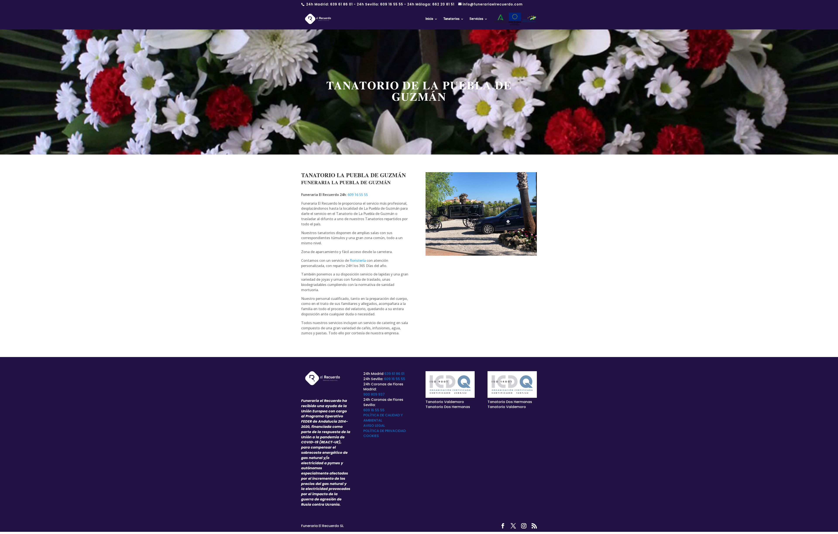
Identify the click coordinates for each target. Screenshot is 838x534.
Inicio (429, 18)
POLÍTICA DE (374, 430)
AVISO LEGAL (374, 425)
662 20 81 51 (443, 4)
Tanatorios (451, 18)
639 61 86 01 (341, 4)
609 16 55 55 (391, 4)
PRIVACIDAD (395, 430)
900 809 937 (374, 394)
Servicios (476, 18)
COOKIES (371, 435)
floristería (358, 260)
